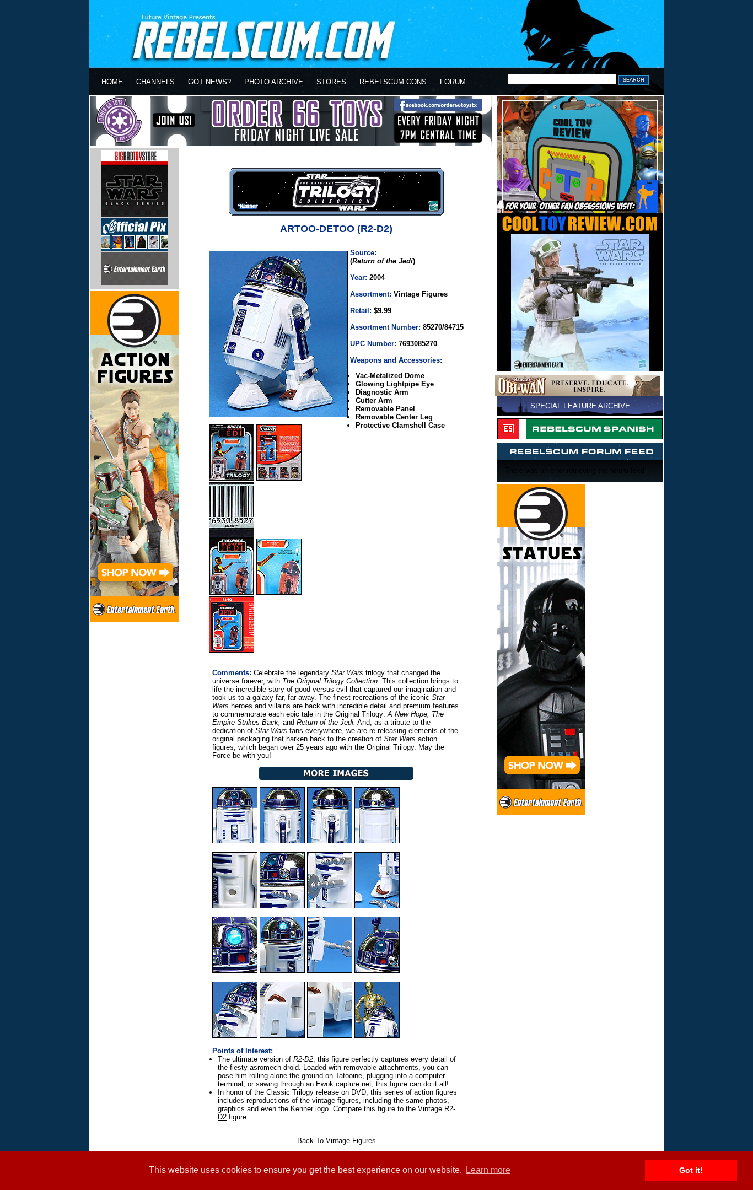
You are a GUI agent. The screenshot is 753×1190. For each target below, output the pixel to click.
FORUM (453, 82)
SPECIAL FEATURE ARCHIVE (580, 406)
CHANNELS (155, 82)
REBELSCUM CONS (393, 82)
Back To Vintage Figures (336, 1141)
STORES (331, 82)
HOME (112, 82)
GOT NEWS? (209, 82)
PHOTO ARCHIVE (273, 82)
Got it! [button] (691, 1170)
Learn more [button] (488, 1170)
